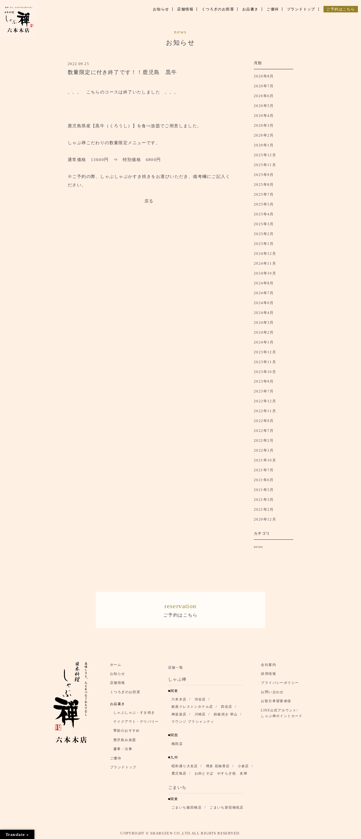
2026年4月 (264, 115)
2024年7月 (264, 293)
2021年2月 (264, 509)
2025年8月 (264, 184)
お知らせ (117, 674)
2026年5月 (264, 106)
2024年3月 (264, 322)
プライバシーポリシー (280, 683)
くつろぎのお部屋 (125, 692)
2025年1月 (264, 244)
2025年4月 (264, 214)
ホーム (115, 665)
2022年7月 (264, 431)
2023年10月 (265, 372)
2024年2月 (264, 332)
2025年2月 (264, 234)
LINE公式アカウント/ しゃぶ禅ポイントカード (283, 713)
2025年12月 (265, 155)
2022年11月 (265, 411)
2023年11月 (265, 362)
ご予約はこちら (180, 610)
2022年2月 (264, 440)
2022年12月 (265, 401)
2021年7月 (264, 470)
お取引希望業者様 (276, 701)
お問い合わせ (272, 692)
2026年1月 (264, 145)
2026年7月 (264, 86)
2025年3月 (264, 224)
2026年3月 (264, 125)
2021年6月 (264, 480)
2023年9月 (264, 381)
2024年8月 (264, 283)
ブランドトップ (123, 767)
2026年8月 (264, 76)
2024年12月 (265, 253)
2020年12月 (265, 519)
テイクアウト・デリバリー (136, 722)
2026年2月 (264, 135)
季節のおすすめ (126, 731)
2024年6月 (264, 303)
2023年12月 (265, 352)
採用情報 (268, 674)
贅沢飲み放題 (124, 740)
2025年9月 (264, 175)
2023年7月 (264, 391)
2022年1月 (264, 450)
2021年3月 (264, 499)
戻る (149, 201)
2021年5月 (264, 490)
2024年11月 (265, 263)
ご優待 (115, 758)
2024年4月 (264, 313)
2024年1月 (264, 342)
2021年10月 (265, 460)
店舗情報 (117, 683)
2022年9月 (264, 421)
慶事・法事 (122, 749)
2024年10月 (265, 273)
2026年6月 (264, 96)
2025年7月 (264, 194)
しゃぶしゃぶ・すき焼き (134, 713)
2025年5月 (264, 204)
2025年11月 (265, 165)
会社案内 (268, 665)
